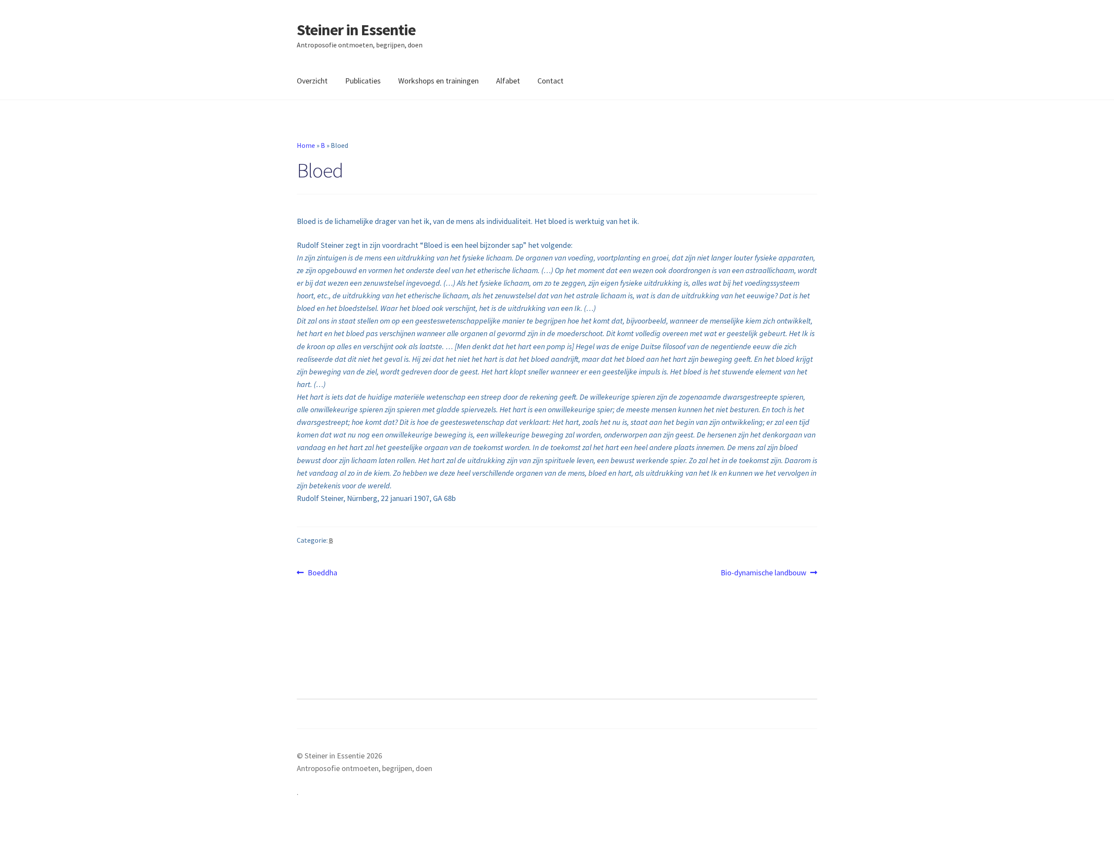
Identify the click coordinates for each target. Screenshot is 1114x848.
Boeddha (322, 573)
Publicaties (363, 81)
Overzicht (312, 81)
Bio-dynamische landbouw (763, 573)
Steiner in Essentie (356, 30)
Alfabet (508, 81)
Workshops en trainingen (438, 81)
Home (306, 145)
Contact (550, 81)
